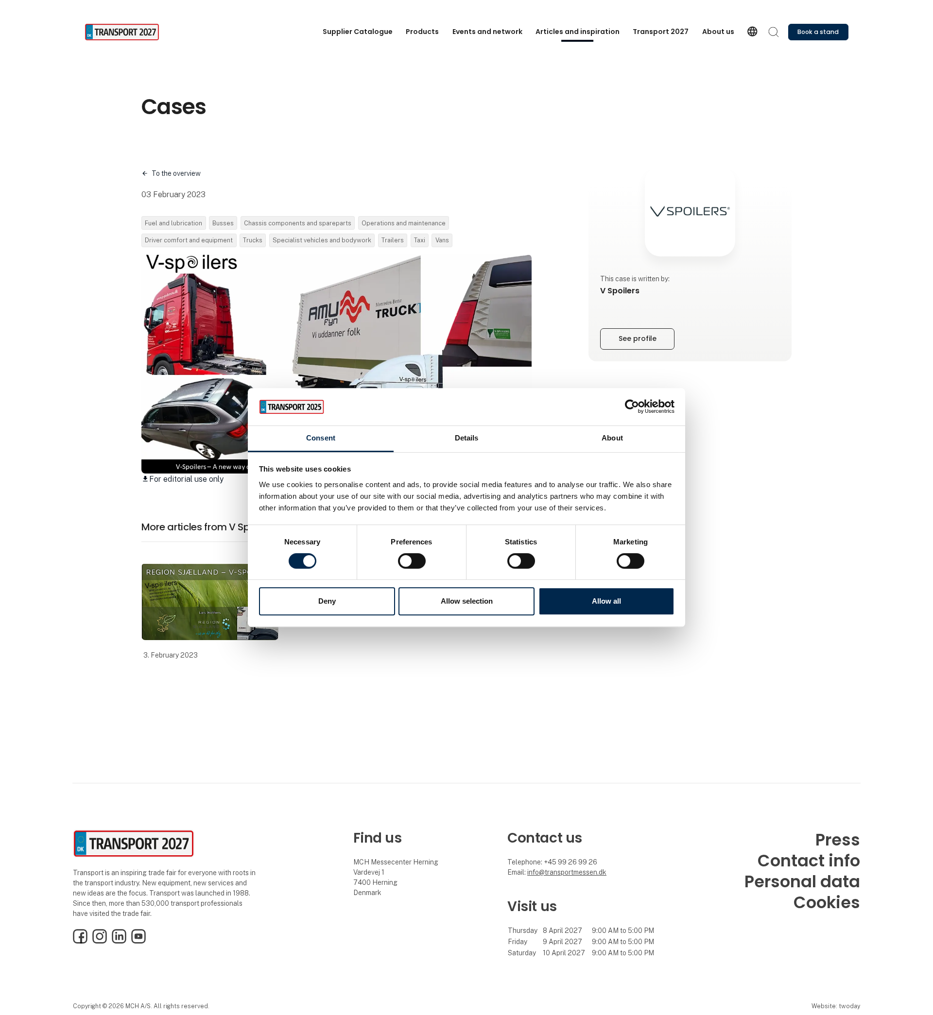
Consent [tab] (320, 438)
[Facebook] (80, 941)
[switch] (412, 561)
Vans (442, 240)
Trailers (392, 240)
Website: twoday (836, 1006)
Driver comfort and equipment (189, 240)
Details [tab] (467, 438)
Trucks (252, 240)
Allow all (606, 601)
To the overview (176, 173)
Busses (223, 223)
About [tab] (612, 438)
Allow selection (467, 601)
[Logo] (123, 32)
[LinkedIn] (119, 941)
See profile (638, 338)
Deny (327, 601)
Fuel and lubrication (173, 223)
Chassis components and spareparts (297, 223)
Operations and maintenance (404, 223)
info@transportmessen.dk (566, 872)
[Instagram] (99, 941)
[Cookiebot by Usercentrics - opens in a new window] (631, 407)
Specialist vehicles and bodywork (322, 240)
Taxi (419, 240)
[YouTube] (138, 941)
